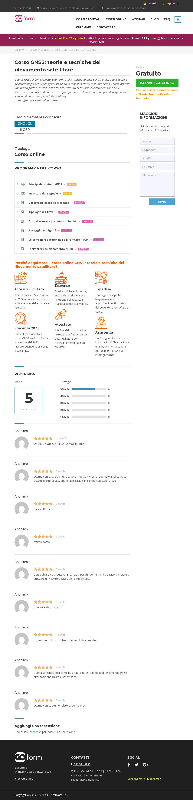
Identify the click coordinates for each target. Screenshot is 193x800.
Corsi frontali (88, 19)
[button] (72, 184)
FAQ (167, 19)
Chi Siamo (83, 27)
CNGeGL (25, 124)
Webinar (138, 19)
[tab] (72, 184)
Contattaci (106, 27)
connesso (35, 732)
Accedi (151, 3)
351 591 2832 (81, 764)
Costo (140, 67)
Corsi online (116, 19)
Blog (154, 19)
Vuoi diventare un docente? (144, 779)
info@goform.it (24, 778)
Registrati (171, 3)
